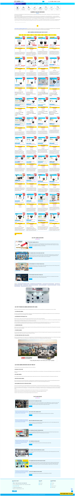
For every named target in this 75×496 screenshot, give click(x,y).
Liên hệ (47, 3)
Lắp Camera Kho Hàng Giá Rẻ (34, 441)
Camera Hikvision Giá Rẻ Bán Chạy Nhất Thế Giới (20, 28)
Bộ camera (40, 3)
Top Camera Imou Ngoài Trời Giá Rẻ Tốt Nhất (37, 460)
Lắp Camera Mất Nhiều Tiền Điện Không (36, 430)
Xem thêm (30, 247)
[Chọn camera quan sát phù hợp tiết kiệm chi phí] (60, 8)
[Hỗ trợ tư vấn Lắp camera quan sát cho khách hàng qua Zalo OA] (72, 489)
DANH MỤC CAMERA (19, 3)
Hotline (66, 493)
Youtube (41, 484)
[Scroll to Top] (72, 491)
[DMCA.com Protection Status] (14, 491)
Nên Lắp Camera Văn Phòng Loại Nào (35, 420)
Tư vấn (45, 3)
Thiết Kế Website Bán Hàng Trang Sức (36, 274)
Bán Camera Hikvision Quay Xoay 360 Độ (38, 32)
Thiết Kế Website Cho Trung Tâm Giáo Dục (36, 263)
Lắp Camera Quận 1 (15, 480)
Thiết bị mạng (53, 487)
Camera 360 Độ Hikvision (37, 12)
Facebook (41, 483)
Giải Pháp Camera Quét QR (33, 242)
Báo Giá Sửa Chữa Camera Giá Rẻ (35, 411)
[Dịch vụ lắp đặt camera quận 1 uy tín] (26, 3)
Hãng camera (36, 3)
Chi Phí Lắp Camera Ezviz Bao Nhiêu (35, 471)
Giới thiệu (53, 483)
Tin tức (52, 484)
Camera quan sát (29, 3)
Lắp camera (19, 1)
